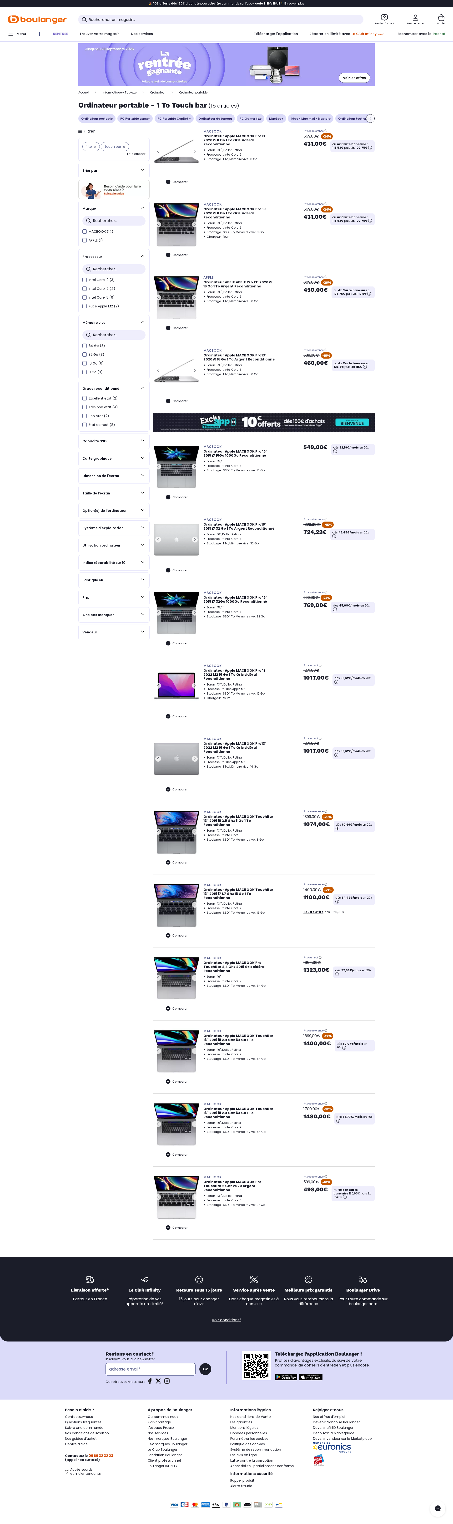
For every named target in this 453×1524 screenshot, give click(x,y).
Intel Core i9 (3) (102, 279)
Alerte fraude (241, 1486)
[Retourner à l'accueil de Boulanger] (37, 19)
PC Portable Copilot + (174, 119)
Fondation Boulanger (165, 1455)
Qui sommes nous (163, 1416)
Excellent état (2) (103, 398)
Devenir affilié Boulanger (333, 1427)
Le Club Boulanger (162, 1449)
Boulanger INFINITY (163, 1466)
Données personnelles (248, 1433)
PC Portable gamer (135, 119)
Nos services (158, 1433)
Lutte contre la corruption (251, 1460)
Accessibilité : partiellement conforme (262, 1466)
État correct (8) (102, 424)
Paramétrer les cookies (249, 1438)
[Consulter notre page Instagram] (167, 1382)
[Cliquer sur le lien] (226, 65)
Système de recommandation (255, 1449)
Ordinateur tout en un (355, 119)
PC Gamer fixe (251, 119)
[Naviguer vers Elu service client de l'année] (350, 1460)
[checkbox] (84, 231)
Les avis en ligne (243, 1455)
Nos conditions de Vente (250, 1416)
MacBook (276, 119)
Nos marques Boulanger (167, 1438)
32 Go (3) (96, 354)
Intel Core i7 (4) (102, 288)
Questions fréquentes (83, 1422)
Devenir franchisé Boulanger (336, 1422)
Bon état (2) (99, 416)
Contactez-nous (79, 1416)
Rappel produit (242, 1480)
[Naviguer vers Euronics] (350, 1447)
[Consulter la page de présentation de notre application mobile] (286, 1377)
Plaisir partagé (159, 1422)
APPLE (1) (96, 240)
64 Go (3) (97, 345)
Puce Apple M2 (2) (104, 306)
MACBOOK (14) (101, 231)
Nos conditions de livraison (87, 1433)
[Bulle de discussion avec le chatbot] (437, 1509)
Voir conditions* (226, 1320)
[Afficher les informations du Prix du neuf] (320, 665)
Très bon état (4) (103, 407)
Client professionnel (164, 1460)
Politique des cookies (247, 1444)
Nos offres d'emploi (329, 1416)
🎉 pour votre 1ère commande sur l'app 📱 (226, 3)
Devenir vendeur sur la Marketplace (342, 1438)
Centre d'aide (76, 1444)
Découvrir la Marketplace (333, 1433)
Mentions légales (244, 1427)
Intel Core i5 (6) (102, 297)
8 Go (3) (96, 372)
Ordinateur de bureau (215, 119)
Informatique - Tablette (119, 92)
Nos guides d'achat (81, 1438)
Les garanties (241, 1422)
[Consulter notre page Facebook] (150, 1382)
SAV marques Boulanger (167, 1444)
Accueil (83, 92)
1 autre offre (313, 912)
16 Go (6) (96, 363)
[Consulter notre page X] (158, 1382)
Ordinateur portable (97, 119)
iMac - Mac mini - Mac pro (311, 119)
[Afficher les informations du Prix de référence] (325, 130)
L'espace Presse (161, 1427)
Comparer (179, 182)
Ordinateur (158, 92)
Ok (205, 1369)
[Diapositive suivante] (370, 118)
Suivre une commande (84, 1427)
